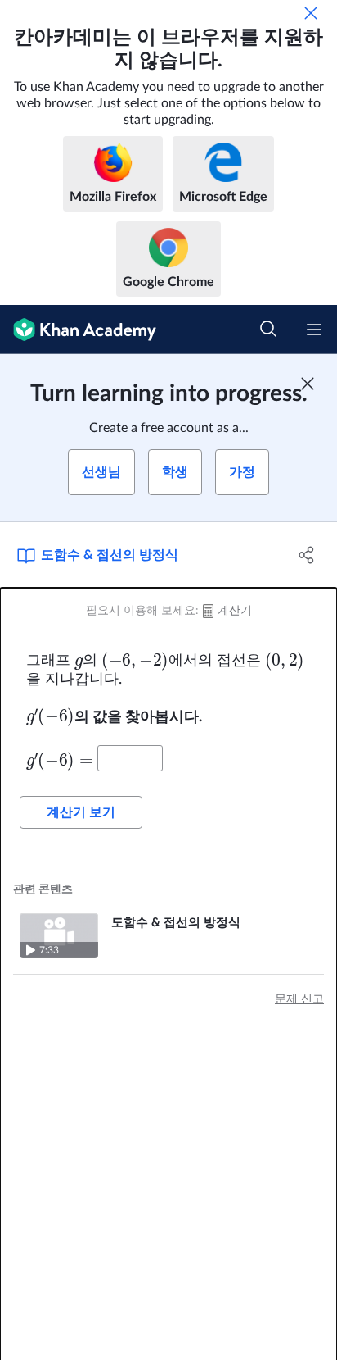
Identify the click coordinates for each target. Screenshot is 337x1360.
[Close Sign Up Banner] (307, 383)
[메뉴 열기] (314, 329)
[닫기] (311, 13)
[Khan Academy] (78, 329)
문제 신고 (299, 999)
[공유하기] (306, 555)
